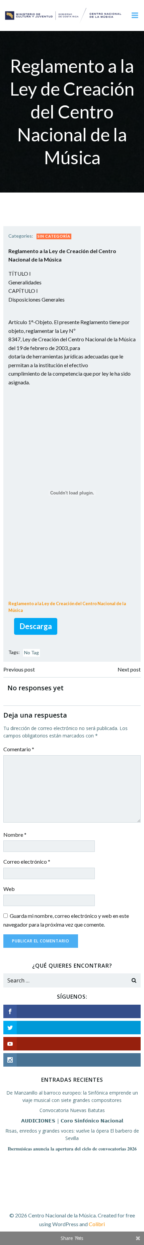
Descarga (35, 626)
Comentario (18, 749)
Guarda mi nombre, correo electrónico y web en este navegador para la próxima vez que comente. (66, 920)
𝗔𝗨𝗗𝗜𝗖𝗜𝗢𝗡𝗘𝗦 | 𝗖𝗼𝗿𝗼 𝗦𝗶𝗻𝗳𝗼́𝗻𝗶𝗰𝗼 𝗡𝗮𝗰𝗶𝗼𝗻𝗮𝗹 (72, 1120)
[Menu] (135, 15)
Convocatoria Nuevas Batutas (72, 1110)
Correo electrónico (26, 861)
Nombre (14, 834)
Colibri (97, 1224)
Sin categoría (54, 236)
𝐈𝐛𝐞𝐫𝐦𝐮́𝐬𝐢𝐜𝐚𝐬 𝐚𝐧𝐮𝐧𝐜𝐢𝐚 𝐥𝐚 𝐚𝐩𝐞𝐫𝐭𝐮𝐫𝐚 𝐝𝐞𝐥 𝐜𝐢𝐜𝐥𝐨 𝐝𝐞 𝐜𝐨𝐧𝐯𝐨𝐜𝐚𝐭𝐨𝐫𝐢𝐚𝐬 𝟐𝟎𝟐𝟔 (72, 1148)
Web (9, 889)
